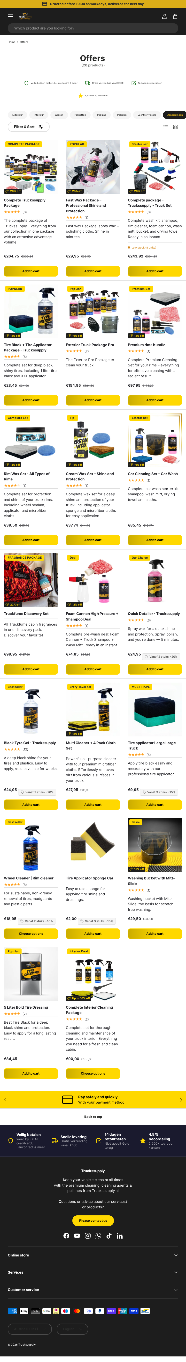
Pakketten (80, 115)
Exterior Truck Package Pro (90, 344)
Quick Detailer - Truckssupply (154, 613)
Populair (101, 115)
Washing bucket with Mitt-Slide (151, 881)
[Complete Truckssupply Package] (31, 167)
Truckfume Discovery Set (26, 613)
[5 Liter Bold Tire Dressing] (31, 974)
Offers (24, 42)
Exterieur (17, 115)
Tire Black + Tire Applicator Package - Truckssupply (28, 347)
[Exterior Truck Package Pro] (93, 311)
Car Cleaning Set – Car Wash (153, 473)
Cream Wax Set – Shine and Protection (90, 476)
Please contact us (93, 1220)
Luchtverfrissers (147, 115)
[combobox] (93, 28)
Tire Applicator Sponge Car (89, 878)
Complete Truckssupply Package (25, 203)
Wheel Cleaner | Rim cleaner (29, 878)
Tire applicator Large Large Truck (152, 746)
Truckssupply (27, 1344)
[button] (175, 16)
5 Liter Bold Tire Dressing (26, 1007)
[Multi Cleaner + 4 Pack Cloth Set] (93, 709)
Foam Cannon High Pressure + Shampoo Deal (92, 616)
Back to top (93, 1117)
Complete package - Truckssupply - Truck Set (150, 203)
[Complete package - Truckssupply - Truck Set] (155, 167)
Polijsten (122, 115)
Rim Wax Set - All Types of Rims (27, 476)
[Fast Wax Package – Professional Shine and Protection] (93, 167)
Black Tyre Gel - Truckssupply (30, 743)
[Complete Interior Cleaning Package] (93, 974)
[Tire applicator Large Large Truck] (155, 709)
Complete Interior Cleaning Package (89, 1010)
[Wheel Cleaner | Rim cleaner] (31, 845)
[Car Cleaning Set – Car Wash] (155, 440)
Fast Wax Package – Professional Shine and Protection (86, 205)
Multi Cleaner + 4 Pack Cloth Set (91, 746)
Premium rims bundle (146, 344)
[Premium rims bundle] (155, 311)
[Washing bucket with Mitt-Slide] (155, 845)
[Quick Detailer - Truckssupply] (155, 580)
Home (12, 42)
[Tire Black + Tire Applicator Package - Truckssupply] (31, 311)
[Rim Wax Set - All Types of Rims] (31, 440)
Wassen (59, 115)
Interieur (39, 115)
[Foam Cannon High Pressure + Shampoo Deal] (93, 580)
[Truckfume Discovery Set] (31, 580)
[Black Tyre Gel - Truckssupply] (31, 709)
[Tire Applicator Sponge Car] (93, 845)
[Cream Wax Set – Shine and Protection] (93, 440)
